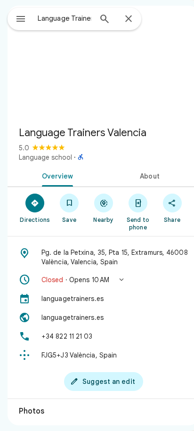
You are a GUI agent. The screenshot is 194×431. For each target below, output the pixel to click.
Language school (45, 157)
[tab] (55, 175)
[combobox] (64, 18)
